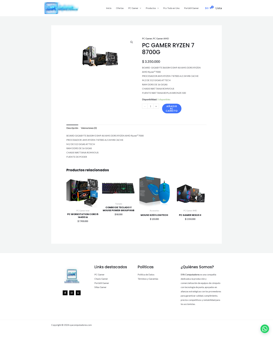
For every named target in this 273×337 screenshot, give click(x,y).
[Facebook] (65, 292)
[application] (139, 8)
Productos (151, 8)
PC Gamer (133, 8)
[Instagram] (71, 292)
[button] (131, 42)
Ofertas (120, 8)
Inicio (108, 8)
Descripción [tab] (72, 128)
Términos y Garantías (148, 278)
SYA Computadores (190, 274)
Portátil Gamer (191, 8)
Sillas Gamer (100, 287)
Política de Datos (146, 274)
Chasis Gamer (101, 278)
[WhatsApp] (78, 292)
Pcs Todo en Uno (171, 8)
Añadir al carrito (172, 108)
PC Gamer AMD (161, 38)
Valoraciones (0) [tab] (89, 128)
